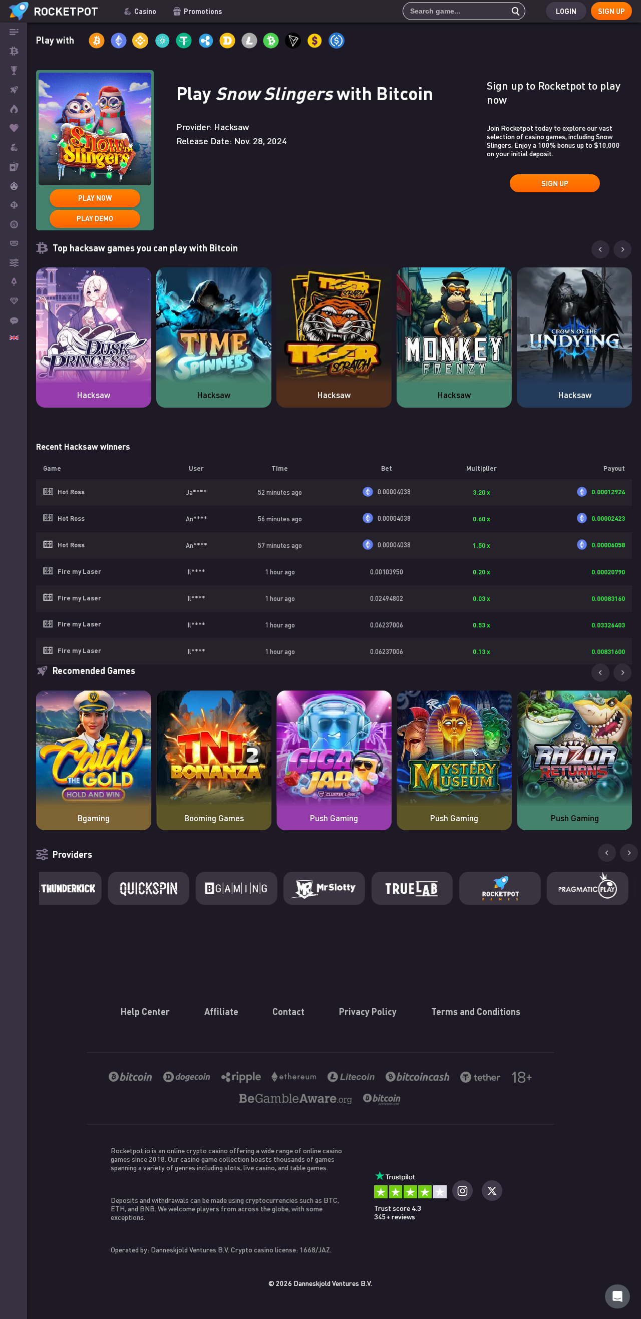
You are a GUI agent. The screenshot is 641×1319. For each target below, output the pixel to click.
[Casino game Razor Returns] (574, 748)
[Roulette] (13, 224)
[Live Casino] (13, 166)
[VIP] (13, 300)
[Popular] (13, 128)
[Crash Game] (13, 281)
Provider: (212, 126)
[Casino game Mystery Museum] (454, 748)
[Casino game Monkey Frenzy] (454, 325)
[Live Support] (13, 319)
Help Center (145, 1011)
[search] (512, 11)
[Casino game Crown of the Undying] (574, 325)
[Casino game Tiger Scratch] (334, 325)
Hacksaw (93, 395)
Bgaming (93, 818)
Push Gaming (333, 818)
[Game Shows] (13, 185)
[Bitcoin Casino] (13, 51)
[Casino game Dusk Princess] (93, 325)
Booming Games (214, 818)
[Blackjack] (13, 204)
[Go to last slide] (600, 673)
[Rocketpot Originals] (13, 89)
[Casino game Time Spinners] (213, 325)
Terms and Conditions (475, 1011)
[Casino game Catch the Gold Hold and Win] (93, 748)
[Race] (13, 70)
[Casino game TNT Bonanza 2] (213, 748)
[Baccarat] (13, 243)
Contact (288, 1011)
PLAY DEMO (95, 218)
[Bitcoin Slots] (13, 147)
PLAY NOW (95, 198)
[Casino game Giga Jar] (334, 748)
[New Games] (13, 108)
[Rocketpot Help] (617, 1296)
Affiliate (221, 1011)
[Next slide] (622, 249)
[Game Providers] (13, 262)
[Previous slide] (600, 249)
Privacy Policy (368, 1011)
